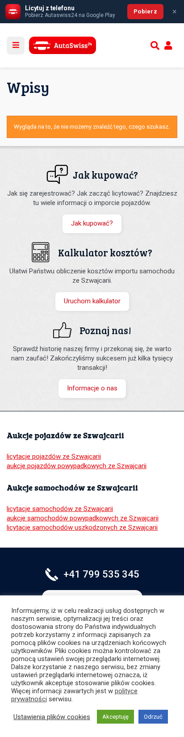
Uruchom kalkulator (92, 301)
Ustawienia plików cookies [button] (51, 717)
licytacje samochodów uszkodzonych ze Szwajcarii (82, 527)
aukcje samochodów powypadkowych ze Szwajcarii (83, 518)
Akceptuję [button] (115, 716)
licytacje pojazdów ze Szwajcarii (54, 456)
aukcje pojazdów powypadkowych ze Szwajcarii (76, 466)
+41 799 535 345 (101, 574)
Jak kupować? (92, 223)
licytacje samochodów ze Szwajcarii (60, 509)
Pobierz (145, 11)
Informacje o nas (92, 388)
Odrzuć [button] (153, 716)
